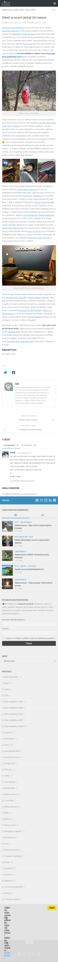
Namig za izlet (10, 825)
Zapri (52, 908)
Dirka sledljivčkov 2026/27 (14, 726)
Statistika (8, 881)
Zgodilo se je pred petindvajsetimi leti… (30, 569)
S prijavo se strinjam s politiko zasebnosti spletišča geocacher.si (30, 638)
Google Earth (9, 763)
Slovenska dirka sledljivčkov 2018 (20, 341)
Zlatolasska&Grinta (46, 215)
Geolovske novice (11, 757)
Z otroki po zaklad (11, 899)
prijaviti (34, 494)
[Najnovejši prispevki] (15, 515)
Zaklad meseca (25, 522)
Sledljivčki (30, 10)
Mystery (7, 819)
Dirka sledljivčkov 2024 (13, 720)
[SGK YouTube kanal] (45, 500)
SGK (5, 23)
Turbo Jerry (47, 310)
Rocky (29, 231)
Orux (6, 844)
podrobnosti (7, 955)
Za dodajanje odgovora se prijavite (22, 481)
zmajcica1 (33, 189)
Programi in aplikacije (13, 856)
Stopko (16, 126)
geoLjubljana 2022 (11, 751)
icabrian (45, 297)
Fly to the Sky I (27, 196)
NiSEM (37, 310)
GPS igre (8, 769)
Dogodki (7, 732)
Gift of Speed (40, 202)
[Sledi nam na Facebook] (37, 500)
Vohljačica (38, 196)
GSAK (6, 776)
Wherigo (7, 893)
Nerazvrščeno (10, 837)
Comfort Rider (22, 189)
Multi (6, 813)
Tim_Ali (22, 297)
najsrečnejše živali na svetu (13, 228)
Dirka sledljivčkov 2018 (13, 10)
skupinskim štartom (10, 31)
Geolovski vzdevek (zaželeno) (13, 620)
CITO (6, 695)
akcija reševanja (35, 317)
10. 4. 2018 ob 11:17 (25, 453)
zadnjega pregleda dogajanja (24, 34)
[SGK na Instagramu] (41, 500)
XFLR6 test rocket (35, 238)
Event (6, 745)
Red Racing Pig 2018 (26, 310)
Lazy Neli (42, 123)
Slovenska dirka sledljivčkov (13, 27)
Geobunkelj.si (8, 313)
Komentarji (12, 445)
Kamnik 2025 (9, 788)
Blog (17, 522)
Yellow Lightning (34, 297)
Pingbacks (29, 445)
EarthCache (9, 739)
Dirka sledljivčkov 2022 (13, 714)
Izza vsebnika (9, 782)
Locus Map (8, 800)
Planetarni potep (13, 332)
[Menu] (54, 3)
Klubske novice (10, 794)
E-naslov (5, 629)
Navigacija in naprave (12, 831)
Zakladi (23, 566)
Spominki (8, 874)
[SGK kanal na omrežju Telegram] (54, 500)
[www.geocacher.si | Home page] (9, 3)
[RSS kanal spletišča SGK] (50, 500)
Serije (6, 862)
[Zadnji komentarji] (42, 515)
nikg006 (50, 202)
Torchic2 (36, 231)
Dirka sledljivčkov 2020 (13, 708)
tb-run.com (27, 44)
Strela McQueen (12, 297)
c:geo (6, 689)
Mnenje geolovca (11, 806)
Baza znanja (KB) (21, 537)
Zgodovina (31, 566)
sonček (46, 238)
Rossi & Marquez (31, 215)
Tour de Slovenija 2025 (13, 887)
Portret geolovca (11, 850)
